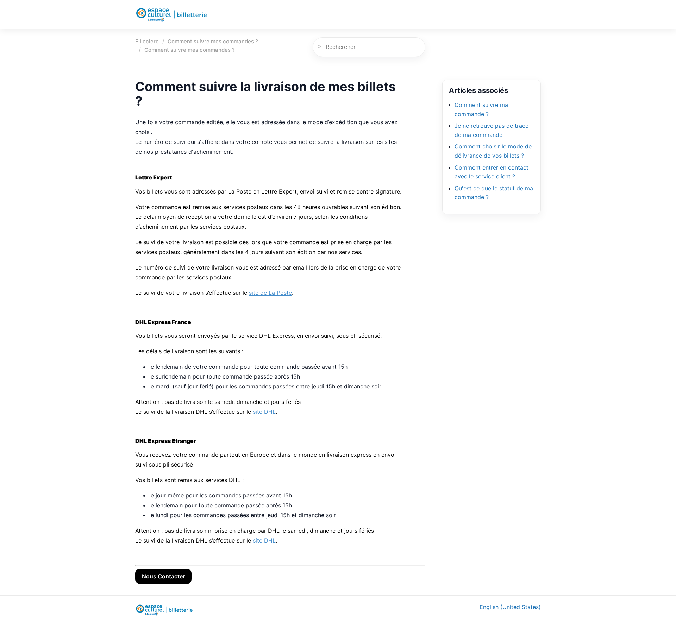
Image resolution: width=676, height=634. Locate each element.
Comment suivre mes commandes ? (213, 41)
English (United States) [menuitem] (510, 606)
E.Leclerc (147, 41)
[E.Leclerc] (171, 14)
